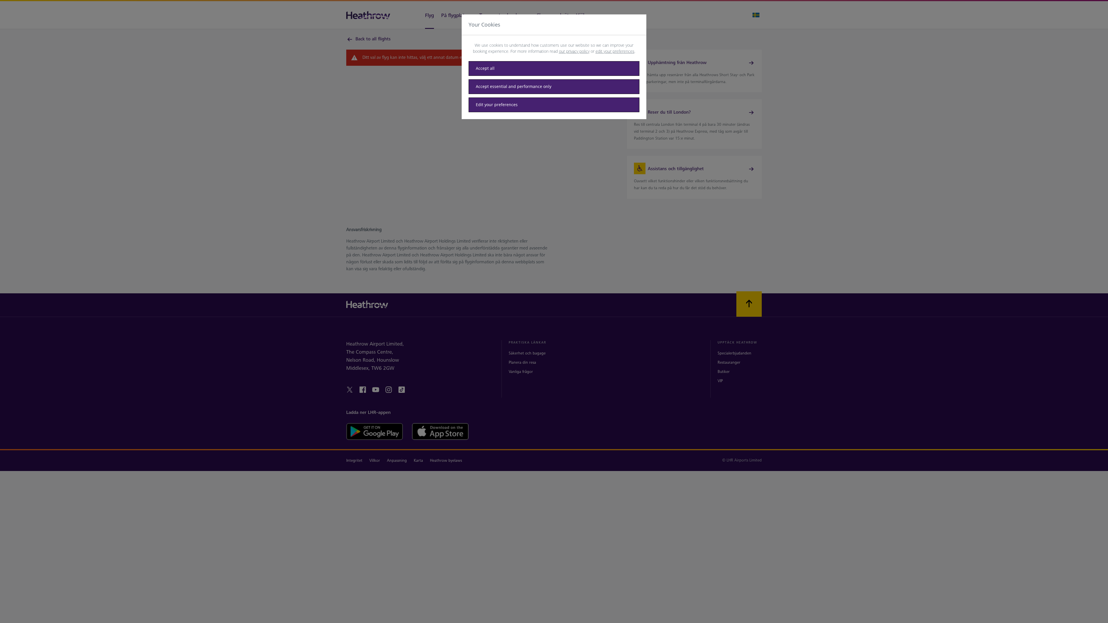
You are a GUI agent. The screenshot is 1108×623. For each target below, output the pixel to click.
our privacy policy (574, 51)
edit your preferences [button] (615, 51)
